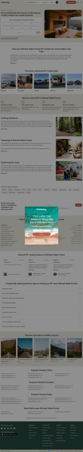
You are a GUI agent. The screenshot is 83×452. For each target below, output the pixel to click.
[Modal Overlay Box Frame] (41, 226)
